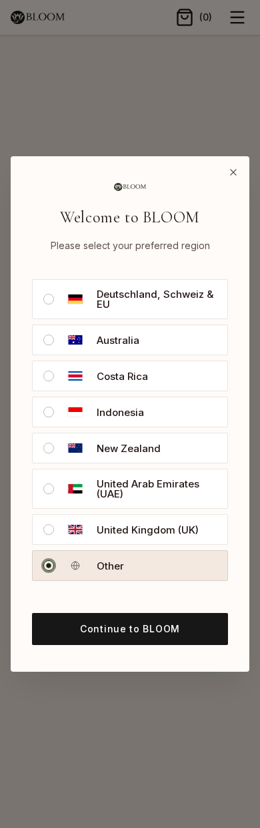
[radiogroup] (130, 430)
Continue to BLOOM (130, 628)
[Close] (233, 172)
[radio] (48, 299)
